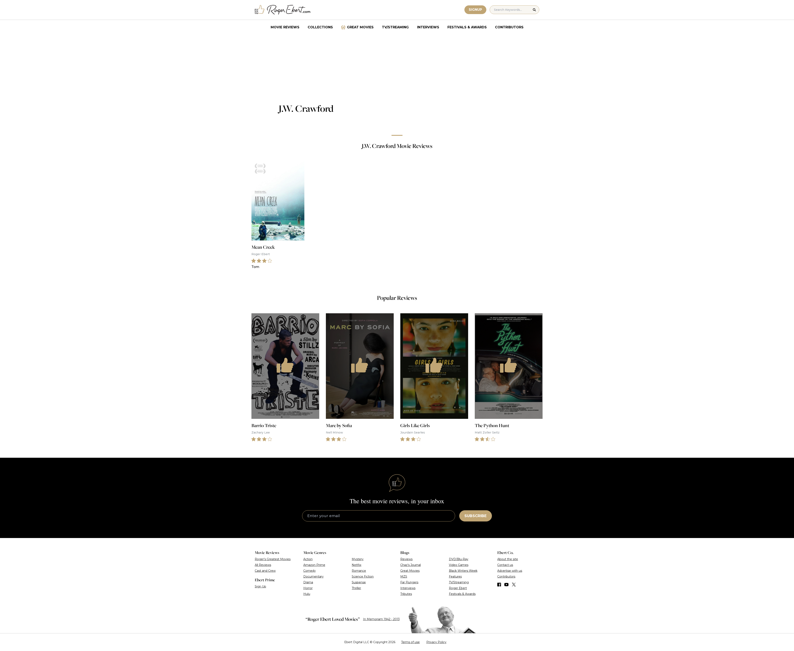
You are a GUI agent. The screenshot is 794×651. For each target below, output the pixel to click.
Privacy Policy (436, 642)
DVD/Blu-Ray (458, 559)
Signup (475, 10)
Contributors (509, 27)
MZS (403, 576)
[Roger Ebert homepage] (283, 10)
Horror (308, 588)
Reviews (406, 559)
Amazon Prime (314, 565)
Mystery (358, 559)
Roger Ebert (458, 588)
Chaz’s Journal (410, 565)
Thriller (356, 588)
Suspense (359, 582)
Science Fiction (363, 576)
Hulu (306, 594)
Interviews (428, 27)
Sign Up (260, 586)
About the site (507, 559)
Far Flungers (409, 582)
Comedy (309, 571)
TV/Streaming (395, 27)
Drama (308, 582)
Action (308, 559)
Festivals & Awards (467, 27)
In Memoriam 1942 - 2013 (381, 619)
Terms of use (410, 642)
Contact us (505, 565)
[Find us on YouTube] (506, 584)
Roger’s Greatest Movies (273, 559)
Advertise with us (509, 571)
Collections (320, 27)
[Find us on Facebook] (499, 584)
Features (455, 576)
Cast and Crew (265, 571)
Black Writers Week (463, 571)
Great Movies (360, 27)
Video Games (458, 565)
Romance (359, 571)
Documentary (313, 576)
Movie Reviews (285, 27)
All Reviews (263, 565)
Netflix (356, 565)
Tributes (406, 594)
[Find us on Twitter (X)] (514, 584)
